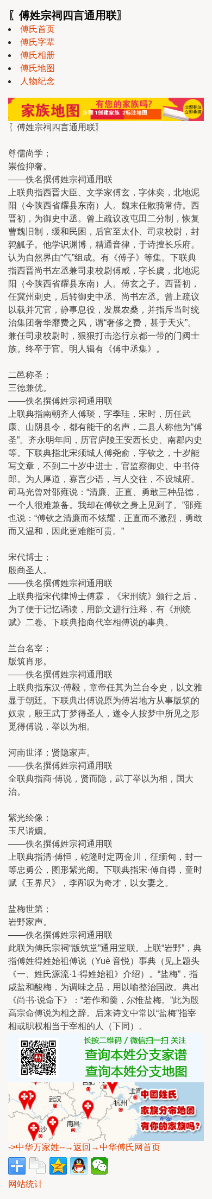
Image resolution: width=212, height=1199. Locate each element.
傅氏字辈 (37, 42)
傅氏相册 (37, 55)
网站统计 (25, 1184)
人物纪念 (37, 81)
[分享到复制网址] (37, 1166)
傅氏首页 (37, 29)
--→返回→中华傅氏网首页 (109, 1147)
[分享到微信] (99, 1166)
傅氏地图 (37, 68)
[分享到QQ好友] (79, 1166)
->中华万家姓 (33, 1147)
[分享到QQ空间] (58, 1166)
